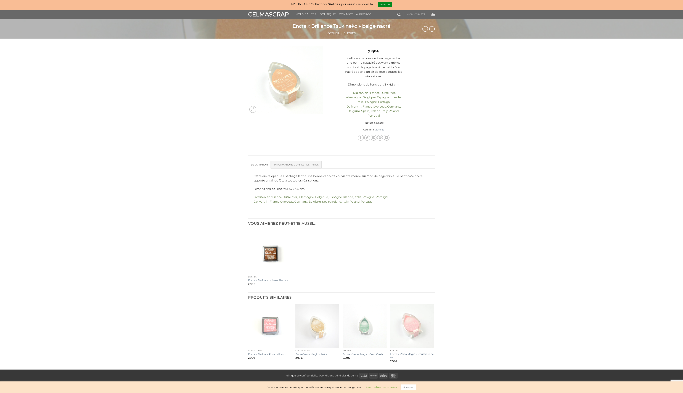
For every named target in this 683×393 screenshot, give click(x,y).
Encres (350, 33)
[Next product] (425, 29)
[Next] (433, 336)
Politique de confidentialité (301, 375)
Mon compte (416, 14)
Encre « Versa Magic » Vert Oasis (363, 354)
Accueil (333, 33)
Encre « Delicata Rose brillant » (267, 354)
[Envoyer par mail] (374, 138)
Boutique (328, 14)
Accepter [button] (408, 387)
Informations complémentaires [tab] (296, 164)
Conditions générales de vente (339, 375)
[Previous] (248, 336)
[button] (433, 14)
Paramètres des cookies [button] (381, 387)
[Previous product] (432, 29)
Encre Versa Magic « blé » (311, 354)
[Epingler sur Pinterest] (380, 138)
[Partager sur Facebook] (361, 138)
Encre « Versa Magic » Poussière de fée (412, 355)
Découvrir (385, 4)
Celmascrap (267, 14)
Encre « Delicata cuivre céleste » (268, 280)
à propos (364, 14)
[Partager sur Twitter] (367, 138)
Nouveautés (305, 14)
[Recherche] (399, 14)
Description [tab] (259, 164)
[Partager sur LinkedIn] (387, 138)
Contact (346, 14)
